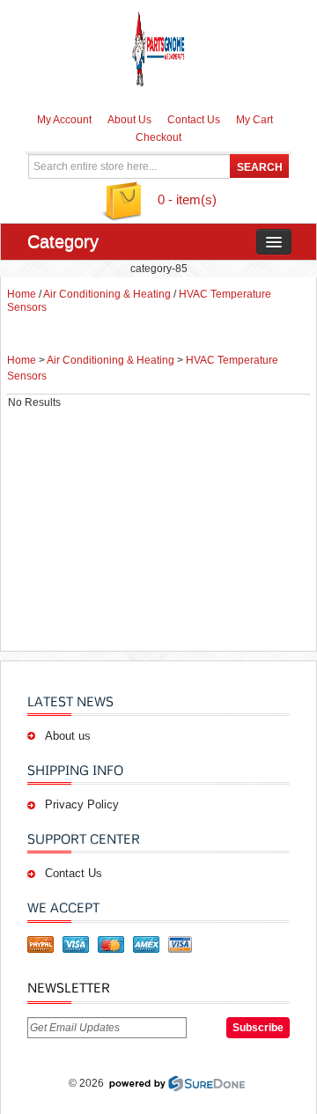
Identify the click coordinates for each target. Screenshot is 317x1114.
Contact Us (193, 120)
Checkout (158, 137)
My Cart (254, 120)
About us (68, 735)
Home (21, 294)
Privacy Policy (82, 804)
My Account (64, 120)
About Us (129, 120)
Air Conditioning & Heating (107, 294)
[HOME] (159, 48)
